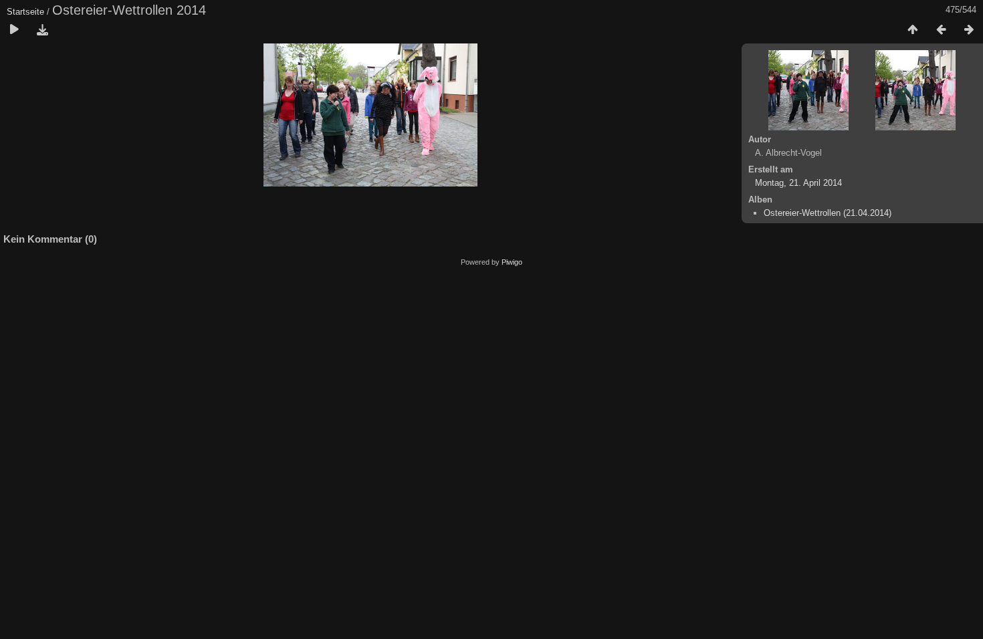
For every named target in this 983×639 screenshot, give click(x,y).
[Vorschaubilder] (913, 30)
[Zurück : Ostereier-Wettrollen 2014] (941, 30)
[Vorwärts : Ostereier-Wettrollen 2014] (969, 30)
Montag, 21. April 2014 (798, 183)
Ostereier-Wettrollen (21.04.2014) (827, 213)
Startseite (25, 12)
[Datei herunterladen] (42, 30)
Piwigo (512, 262)
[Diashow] (14, 30)
